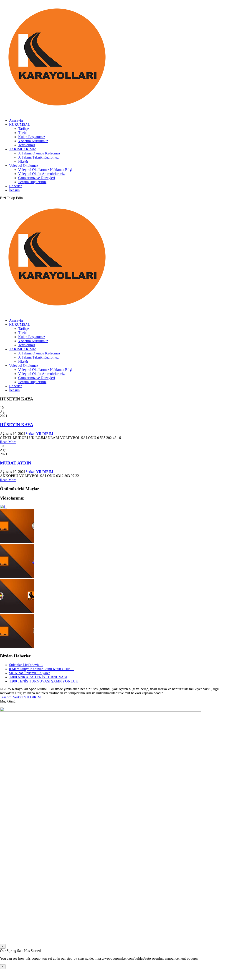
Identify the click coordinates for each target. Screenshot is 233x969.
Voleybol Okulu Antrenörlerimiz (41, 174)
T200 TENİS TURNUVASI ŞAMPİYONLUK (43, 681)
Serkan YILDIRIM (39, 434)
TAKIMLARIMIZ (22, 149)
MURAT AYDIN (15, 463)
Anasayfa (16, 120)
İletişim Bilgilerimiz (32, 182)
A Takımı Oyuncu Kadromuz (39, 153)
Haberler (15, 186)
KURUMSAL (19, 124)
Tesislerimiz (26, 145)
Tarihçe (23, 129)
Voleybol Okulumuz (23, 165)
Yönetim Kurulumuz (33, 141)
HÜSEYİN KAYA (16, 424)
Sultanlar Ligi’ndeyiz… (26, 665)
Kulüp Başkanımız (31, 137)
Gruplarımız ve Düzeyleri (36, 178)
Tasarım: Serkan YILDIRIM (20, 697)
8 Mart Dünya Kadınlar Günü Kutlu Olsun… (41, 669)
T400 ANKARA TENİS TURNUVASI (38, 677)
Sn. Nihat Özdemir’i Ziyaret (29, 673)
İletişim (14, 190)
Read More (8, 442)
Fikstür (23, 161)
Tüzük (23, 133)
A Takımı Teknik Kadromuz (38, 157)
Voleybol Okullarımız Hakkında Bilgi (45, 170)
